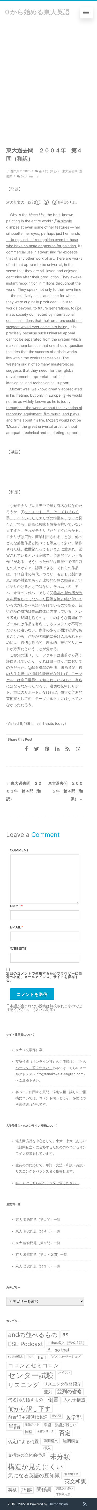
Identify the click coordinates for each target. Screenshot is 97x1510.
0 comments (29, 176)
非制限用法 (63, 1494)
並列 (48, 1391)
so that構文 (15, 1356)
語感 (26, 1490)
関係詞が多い (64, 1488)
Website (18, 948)
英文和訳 (75, 1481)
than (30, 1356)
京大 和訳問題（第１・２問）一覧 (41, 1254)
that (42, 1357)
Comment (19, 850)
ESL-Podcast (25, 1343)
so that (62, 1350)
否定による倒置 (23, 1441)
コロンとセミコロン (33, 1365)
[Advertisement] (48, 76)
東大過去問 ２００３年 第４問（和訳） (24, 791)
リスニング (23, 1385)
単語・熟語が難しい (60, 1425)
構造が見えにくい (35, 1466)
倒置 (53, 1400)
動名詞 (56, 1416)
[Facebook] (26, 748)
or (49, 1348)
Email (15, 927)
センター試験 (31, 1375)
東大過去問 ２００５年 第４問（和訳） (65, 791)
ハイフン (64, 1372)
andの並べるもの (33, 1335)
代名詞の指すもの (25, 1399)
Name (15, 906)
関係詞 (43, 1490)
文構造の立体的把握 (26, 1455)
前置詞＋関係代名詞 (28, 1417)
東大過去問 (70, 171)
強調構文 (50, 1441)
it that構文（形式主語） (67, 1343)
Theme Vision (58, 1504)
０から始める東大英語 (37, 12)
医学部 (73, 1417)
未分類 (60, 1456)
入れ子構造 (74, 1399)
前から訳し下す (29, 1408)
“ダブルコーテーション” (66, 1356)
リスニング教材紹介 (62, 1384)
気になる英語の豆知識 (34, 1475)
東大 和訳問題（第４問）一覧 (38, 1231)
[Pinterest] (47, 748)
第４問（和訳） (50, 171)
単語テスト (32, 1424)
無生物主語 (71, 1474)
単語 (14, 1426)
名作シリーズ (45, 1431)
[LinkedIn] (57, 748)
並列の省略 (69, 1392)
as (65, 1334)
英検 (12, 1489)
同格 (28, 1432)
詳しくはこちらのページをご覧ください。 (47, 1183)
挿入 (47, 1448)
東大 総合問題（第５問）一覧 (38, 1243)
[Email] (78, 748)
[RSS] (67, 748)
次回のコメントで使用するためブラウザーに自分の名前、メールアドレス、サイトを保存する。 (44, 977)
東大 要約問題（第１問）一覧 (38, 1219)
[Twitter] (36, 748)
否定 (65, 1433)
